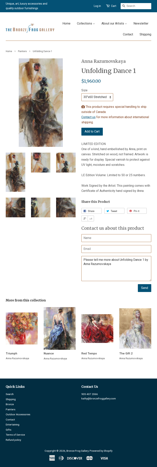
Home (66, 23)
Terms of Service (15, 434)
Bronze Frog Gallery (77, 450)
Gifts (8, 429)
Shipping (145, 34)
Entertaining (12, 424)
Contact (128, 34)
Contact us (88, 117)
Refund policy (13, 439)
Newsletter (140, 23)
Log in (97, 5)
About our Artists (113, 23)
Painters (22, 51)
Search (10, 394)
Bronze (10, 404)
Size (84, 90)
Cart (113, 5)
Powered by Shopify (101, 450)
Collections (85, 23)
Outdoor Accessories (18, 414)
